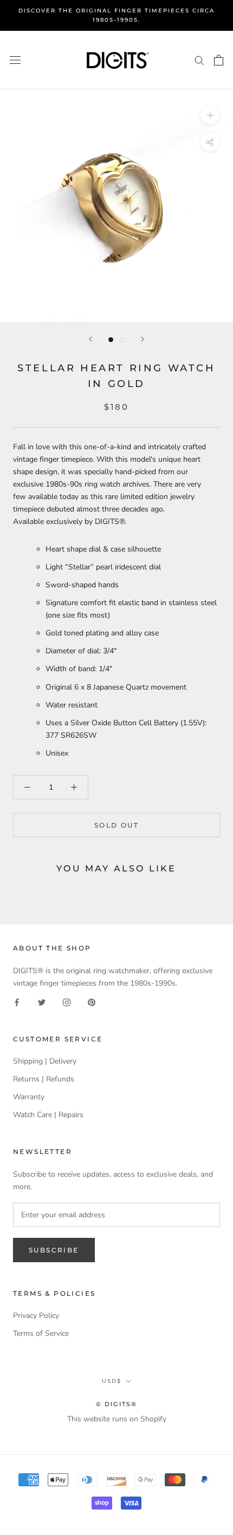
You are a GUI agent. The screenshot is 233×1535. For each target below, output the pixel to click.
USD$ (111, 1381)
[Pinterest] (91, 1001)
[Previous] (90, 339)
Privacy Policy (36, 1315)
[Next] (142, 339)
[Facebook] (17, 1001)
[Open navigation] (15, 60)
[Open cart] (218, 60)
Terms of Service (41, 1333)
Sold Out (116, 825)
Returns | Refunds (43, 1079)
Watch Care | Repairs (48, 1115)
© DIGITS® (117, 1404)
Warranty (28, 1097)
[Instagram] (66, 1001)
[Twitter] (42, 1001)
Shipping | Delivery (44, 1061)
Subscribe (54, 1250)
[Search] (199, 59)
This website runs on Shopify (116, 1419)
